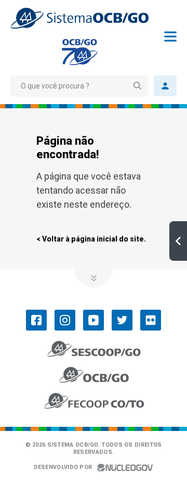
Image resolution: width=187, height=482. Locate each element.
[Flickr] (150, 320)
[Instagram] (65, 320)
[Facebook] (36, 320)
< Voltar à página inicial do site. (91, 239)
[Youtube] (93, 320)
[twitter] (122, 320)
